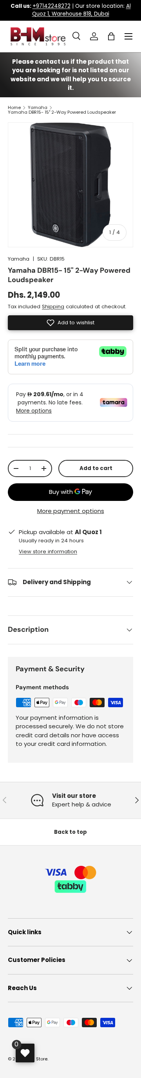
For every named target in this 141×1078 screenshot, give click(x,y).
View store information (48, 551)
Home (14, 107)
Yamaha (37, 107)
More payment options (70, 511)
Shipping (53, 306)
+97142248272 (51, 6)
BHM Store (36, 1059)
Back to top (70, 832)
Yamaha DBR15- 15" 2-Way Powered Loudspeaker (62, 112)
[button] (111, 36)
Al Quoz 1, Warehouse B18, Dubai (81, 10)
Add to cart (96, 468)
